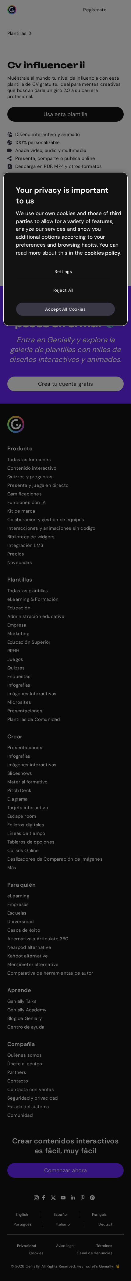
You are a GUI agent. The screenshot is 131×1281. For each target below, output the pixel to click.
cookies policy (102, 252)
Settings (63, 271)
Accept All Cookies (65, 309)
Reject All (63, 290)
